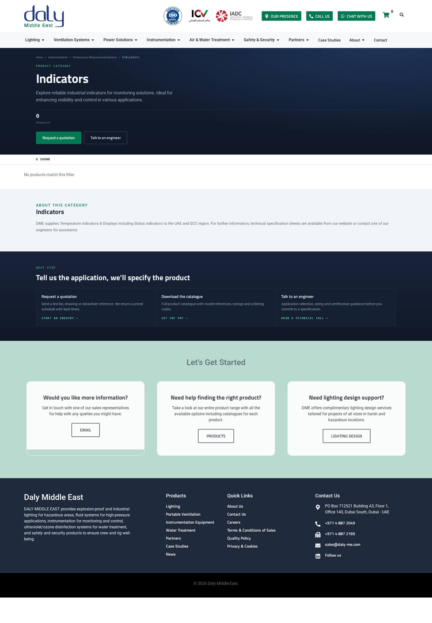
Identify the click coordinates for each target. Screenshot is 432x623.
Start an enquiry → (60, 318)
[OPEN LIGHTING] (43, 40)
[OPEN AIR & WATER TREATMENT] (233, 40)
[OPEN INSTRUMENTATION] (179, 40)
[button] (402, 14)
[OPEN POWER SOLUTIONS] (136, 40)
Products (216, 436)
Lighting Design (346, 436)
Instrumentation (58, 57)
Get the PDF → (175, 318)
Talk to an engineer (105, 138)
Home (39, 57)
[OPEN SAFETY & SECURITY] (278, 40)
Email (85, 430)
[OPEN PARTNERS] (308, 40)
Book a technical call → (304, 318)
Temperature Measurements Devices (95, 57)
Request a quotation (58, 138)
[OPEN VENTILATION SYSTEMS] (93, 40)
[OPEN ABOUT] (363, 40)
